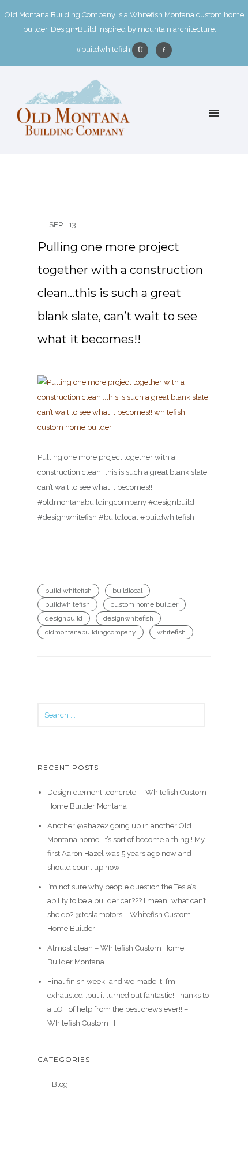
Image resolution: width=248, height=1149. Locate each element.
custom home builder (144, 604)
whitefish (171, 632)
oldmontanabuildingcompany (90, 632)
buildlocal (127, 591)
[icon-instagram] (143, 50)
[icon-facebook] (164, 50)
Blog (60, 1084)
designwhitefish (128, 618)
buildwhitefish (67, 604)
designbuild (63, 618)
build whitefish (68, 591)
